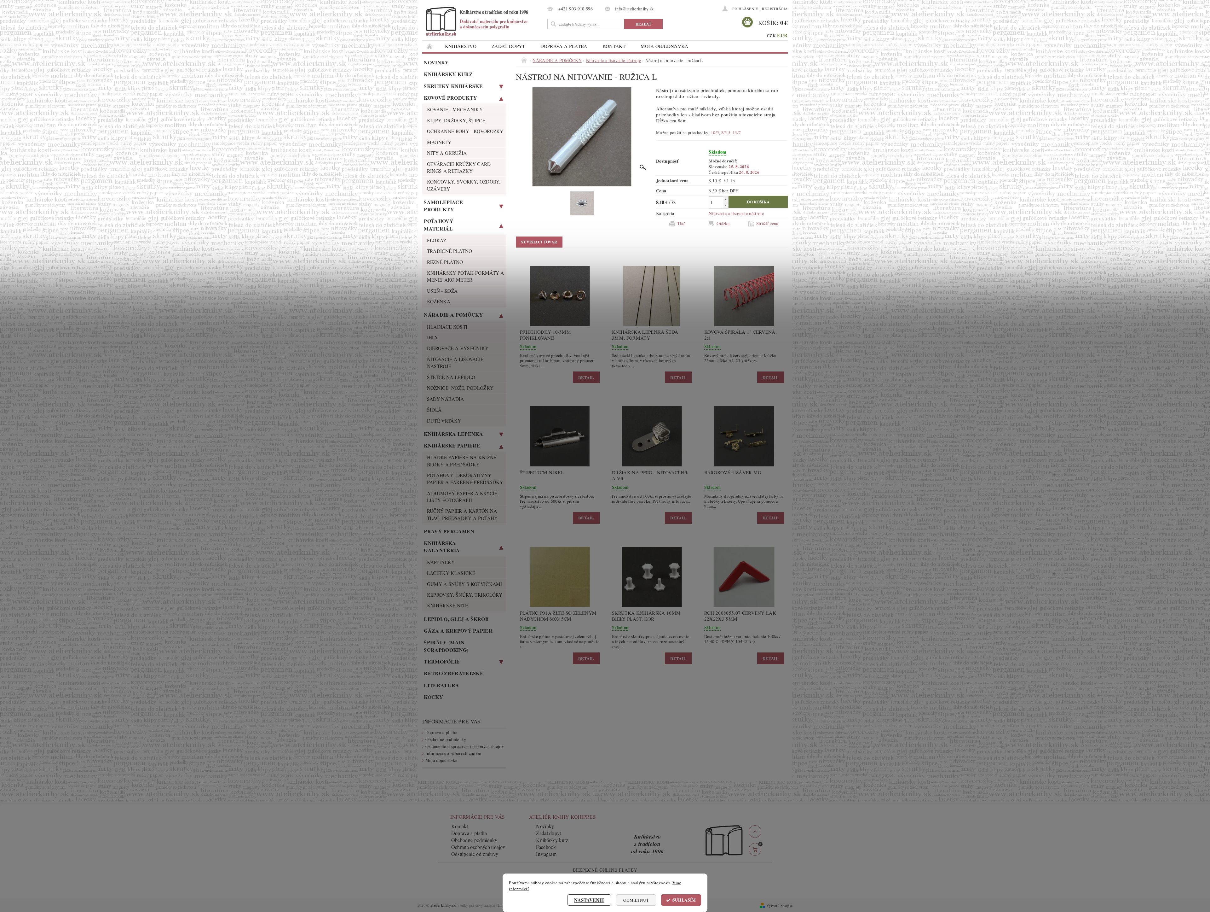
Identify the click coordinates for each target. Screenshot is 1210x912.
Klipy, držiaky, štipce (456, 120)
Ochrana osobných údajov (478, 847)
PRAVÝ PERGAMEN (449, 531)
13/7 (737, 132)
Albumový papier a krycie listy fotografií (462, 496)
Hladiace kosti (447, 327)
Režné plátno (445, 262)
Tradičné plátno (449, 251)
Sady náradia (445, 399)
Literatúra (441, 685)
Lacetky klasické (451, 573)
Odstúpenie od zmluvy (474, 854)
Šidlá (434, 409)
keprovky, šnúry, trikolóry (464, 595)
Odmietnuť (636, 900)
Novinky (436, 62)
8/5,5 (726, 132)
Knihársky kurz (448, 74)
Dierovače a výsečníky (458, 348)
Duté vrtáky (444, 421)
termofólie (442, 661)
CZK (771, 35)
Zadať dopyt (508, 46)
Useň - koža (442, 291)
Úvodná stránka (429, 46)
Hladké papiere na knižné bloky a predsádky (462, 460)
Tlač (681, 223)
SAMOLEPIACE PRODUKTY (443, 205)
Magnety (439, 142)
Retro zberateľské (453, 673)
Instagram (546, 854)
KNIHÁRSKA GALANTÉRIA (442, 546)
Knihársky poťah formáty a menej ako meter (465, 276)
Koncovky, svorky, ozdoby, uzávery (464, 185)
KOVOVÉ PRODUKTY (450, 97)
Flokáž (437, 240)
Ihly (432, 337)
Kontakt (613, 46)
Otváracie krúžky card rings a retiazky (459, 167)
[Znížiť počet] (726, 205)
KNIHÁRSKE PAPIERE (452, 445)
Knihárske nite (447, 605)
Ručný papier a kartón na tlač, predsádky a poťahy (462, 514)
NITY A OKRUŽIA (447, 153)
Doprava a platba (563, 46)
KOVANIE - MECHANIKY (455, 109)
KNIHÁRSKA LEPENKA (453, 433)
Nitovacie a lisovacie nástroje (455, 362)
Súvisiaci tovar (539, 242)
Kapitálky (441, 562)
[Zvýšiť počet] (726, 199)
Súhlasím (684, 900)
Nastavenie (589, 900)
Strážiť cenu (767, 223)
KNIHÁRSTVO (460, 46)
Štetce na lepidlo (451, 377)
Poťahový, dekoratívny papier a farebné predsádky (465, 478)
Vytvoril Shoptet (779, 905)
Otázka (723, 223)
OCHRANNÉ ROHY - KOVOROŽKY (465, 131)
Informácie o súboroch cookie (453, 753)
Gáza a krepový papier (458, 630)
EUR (782, 35)
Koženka (438, 301)
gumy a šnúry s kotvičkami (464, 584)
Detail (586, 377)
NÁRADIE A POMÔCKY (453, 314)
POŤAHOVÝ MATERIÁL (438, 224)
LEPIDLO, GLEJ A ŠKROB (456, 619)
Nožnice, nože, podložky (460, 388)
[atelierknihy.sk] (483, 21)
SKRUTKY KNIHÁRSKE (453, 86)
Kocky (433, 696)
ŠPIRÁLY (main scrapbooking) (446, 646)
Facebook (546, 847)
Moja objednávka (665, 46)
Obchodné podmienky (445, 739)
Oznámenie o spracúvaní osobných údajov (464, 746)
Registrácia (775, 8)
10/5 (715, 132)
